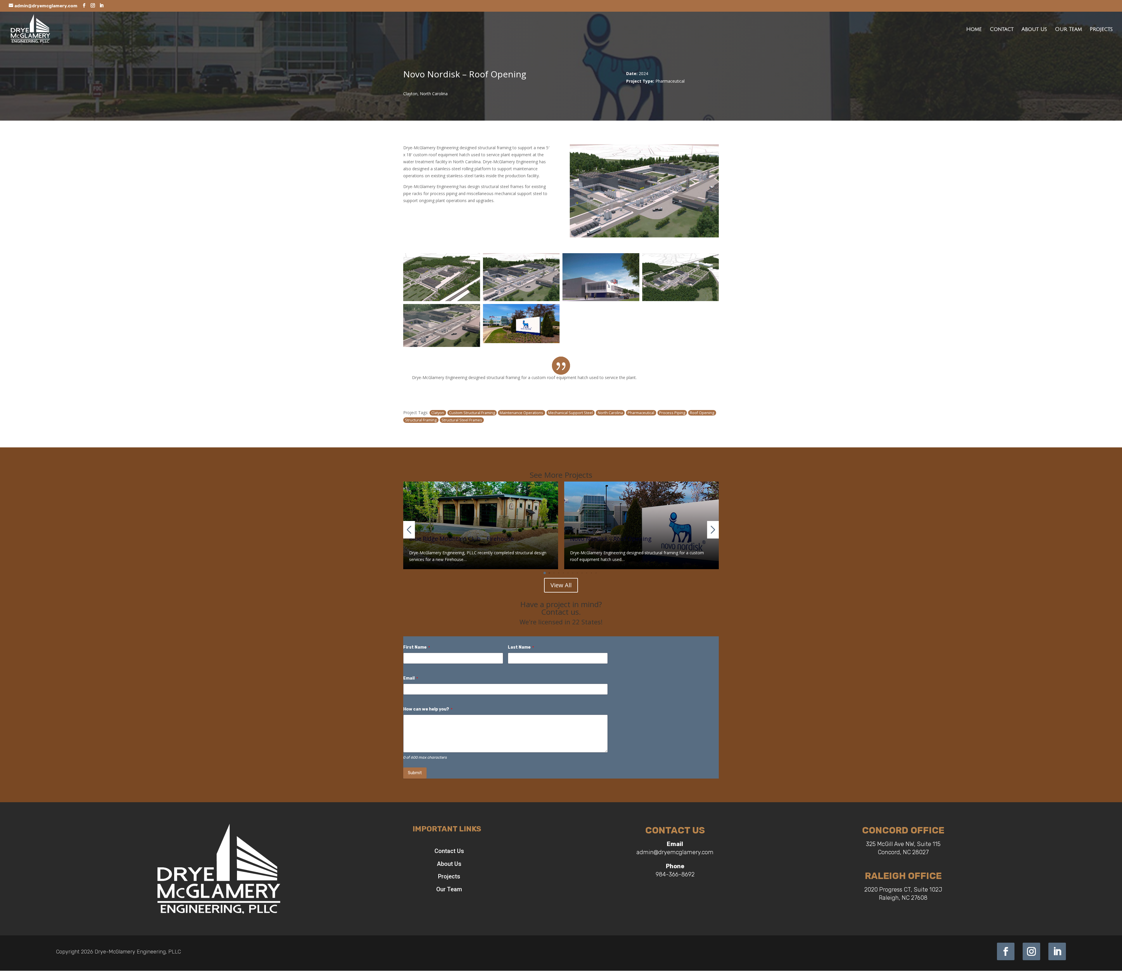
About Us (1034, 29)
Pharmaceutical (641, 412)
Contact (1002, 29)
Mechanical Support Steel (570, 412)
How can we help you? (427, 709)
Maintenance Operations (521, 412)
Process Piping (672, 412)
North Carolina (610, 412)
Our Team (1068, 29)
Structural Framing (421, 420)
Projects (1101, 29)
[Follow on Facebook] (1005, 951)
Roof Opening (702, 412)
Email (410, 678)
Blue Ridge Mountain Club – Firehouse (461, 539)
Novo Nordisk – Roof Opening (611, 539)
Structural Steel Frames (461, 420)
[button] (544, 573)
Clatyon (437, 412)
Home (974, 29)
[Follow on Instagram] (1031, 951)
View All (561, 585)
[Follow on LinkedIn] (1057, 951)
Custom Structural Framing (472, 412)
